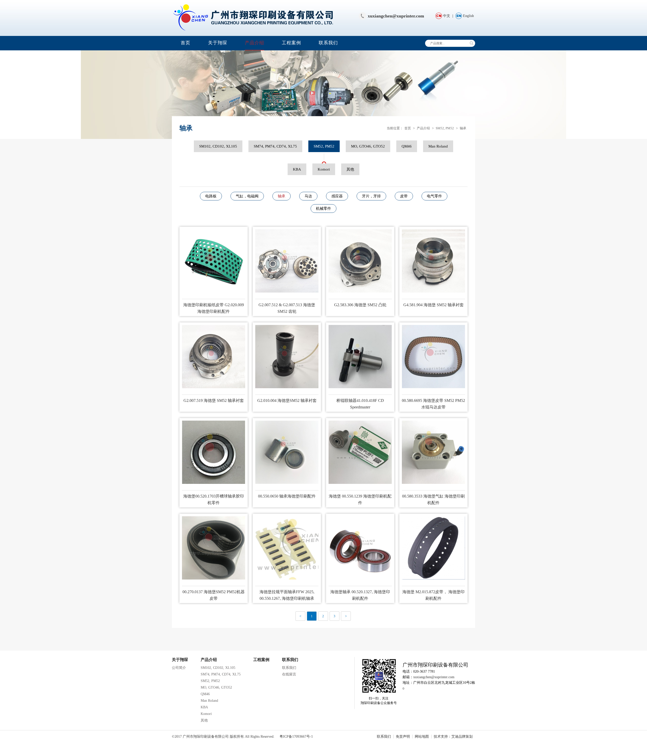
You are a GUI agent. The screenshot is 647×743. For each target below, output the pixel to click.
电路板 (211, 196)
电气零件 (434, 196)
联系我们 (328, 42)
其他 (350, 169)
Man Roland (438, 146)
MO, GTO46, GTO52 (368, 146)
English (468, 16)
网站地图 (422, 736)
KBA (297, 169)
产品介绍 (254, 42)
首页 (185, 42)
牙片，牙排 (371, 196)
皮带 (404, 196)
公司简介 (179, 668)
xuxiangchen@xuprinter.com (396, 15)
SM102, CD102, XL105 (218, 146)
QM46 (407, 146)
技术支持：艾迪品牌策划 (453, 736)
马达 (308, 196)
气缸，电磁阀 (247, 196)
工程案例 (291, 42)
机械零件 (323, 209)
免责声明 (403, 736)
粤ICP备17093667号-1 (296, 736)
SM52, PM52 (445, 128)
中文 (446, 16)
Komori (324, 169)
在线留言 (289, 674)
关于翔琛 (217, 42)
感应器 (337, 196)
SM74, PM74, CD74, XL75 (275, 146)
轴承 (463, 128)
